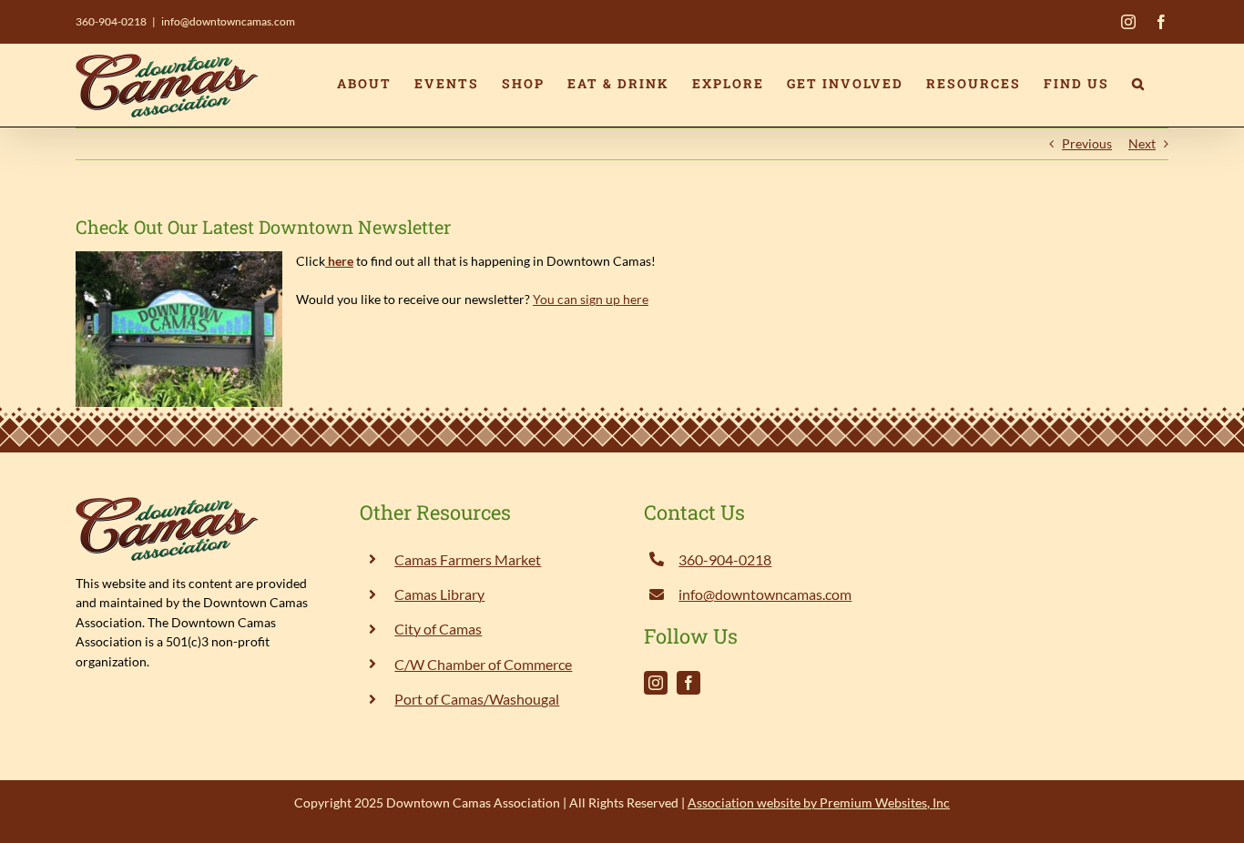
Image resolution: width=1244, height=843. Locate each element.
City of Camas (438, 628)
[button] (1139, 84)
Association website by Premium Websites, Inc (819, 802)
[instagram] (656, 683)
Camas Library (439, 594)
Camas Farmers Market (467, 559)
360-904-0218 (111, 21)
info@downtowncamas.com (228, 21)
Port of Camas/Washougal (476, 698)
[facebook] (688, 683)
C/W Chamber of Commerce (483, 664)
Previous (1087, 143)
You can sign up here (590, 299)
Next (1142, 143)
